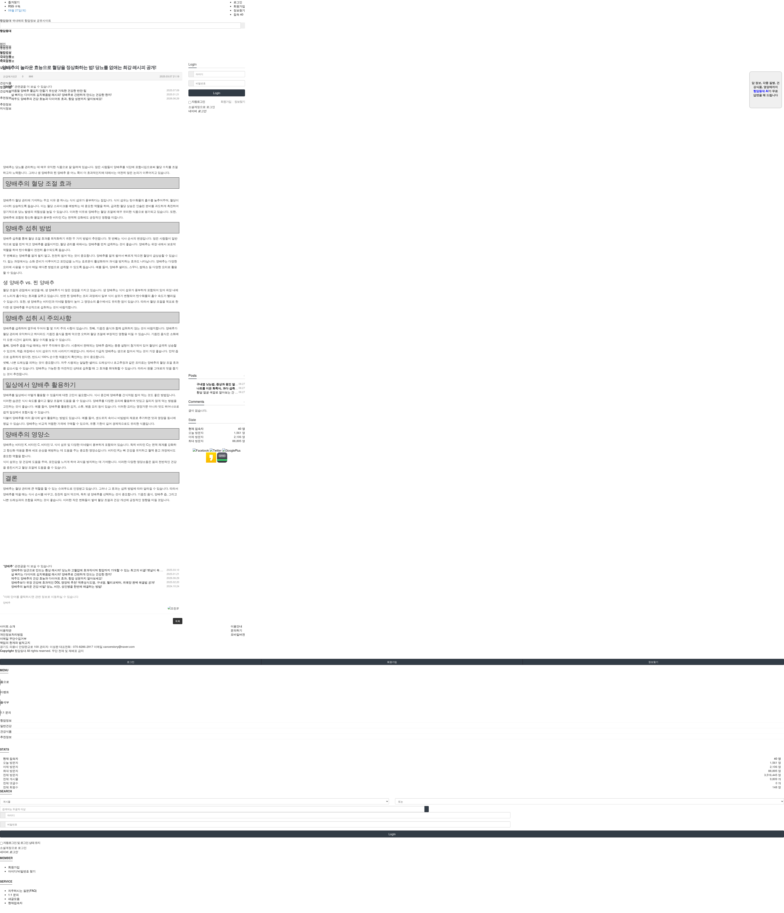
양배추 (6, 602)
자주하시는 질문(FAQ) (22, 891)
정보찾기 (239, 10)
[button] (177, 621)
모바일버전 (238, 634)
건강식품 (5, 56)
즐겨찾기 (14, 2)
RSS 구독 (14, 6)
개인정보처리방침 (11, 634)
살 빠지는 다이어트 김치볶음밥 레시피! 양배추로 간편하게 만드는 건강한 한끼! (61, 94)
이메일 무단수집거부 (13, 638)
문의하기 (236, 630)
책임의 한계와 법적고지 (15, 642)
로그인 (238, 2)
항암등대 (6, 20)
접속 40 (238, 14)
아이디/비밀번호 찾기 (22, 871)
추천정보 (5, 60)
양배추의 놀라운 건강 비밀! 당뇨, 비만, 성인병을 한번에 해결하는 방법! (56, 586)
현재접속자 (15, 903)
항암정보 (5, 48)
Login (216, 93)
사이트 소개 (7, 626)
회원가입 (239, 6)
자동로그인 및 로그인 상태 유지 (21, 843)
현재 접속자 (196, 428)
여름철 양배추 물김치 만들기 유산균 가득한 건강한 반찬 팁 (48, 90)
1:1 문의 (13, 895)
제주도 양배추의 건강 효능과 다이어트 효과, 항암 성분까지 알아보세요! (56, 99)
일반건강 (5, 52)
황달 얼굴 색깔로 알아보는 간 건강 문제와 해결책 (228, 392)
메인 (3, 44)
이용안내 (236, 626)
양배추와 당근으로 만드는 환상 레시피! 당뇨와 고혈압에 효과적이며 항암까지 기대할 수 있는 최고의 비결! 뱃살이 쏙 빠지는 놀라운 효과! (98, 570)
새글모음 (14, 899)
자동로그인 (198, 101)
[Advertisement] (91, 135)
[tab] (392, 720)
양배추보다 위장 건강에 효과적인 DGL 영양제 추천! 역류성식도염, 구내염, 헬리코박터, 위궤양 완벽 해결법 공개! (83, 582)
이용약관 (5, 630)
